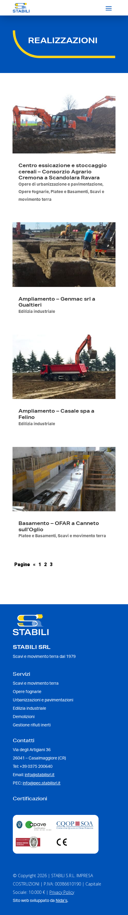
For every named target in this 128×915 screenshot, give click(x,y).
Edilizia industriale (36, 312)
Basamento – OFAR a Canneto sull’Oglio (58, 526)
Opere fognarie (33, 192)
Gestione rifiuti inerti (32, 725)
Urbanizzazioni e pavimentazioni (43, 700)
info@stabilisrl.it (39, 775)
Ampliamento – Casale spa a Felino (56, 414)
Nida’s (61, 901)
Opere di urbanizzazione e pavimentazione (60, 184)
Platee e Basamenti (69, 192)
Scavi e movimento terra (82, 536)
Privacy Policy (61, 892)
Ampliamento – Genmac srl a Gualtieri (56, 302)
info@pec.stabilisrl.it (41, 783)
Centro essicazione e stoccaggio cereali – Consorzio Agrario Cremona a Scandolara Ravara (62, 171)
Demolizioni (24, 717)
